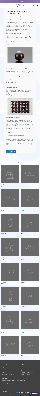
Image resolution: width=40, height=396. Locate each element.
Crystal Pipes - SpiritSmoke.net (8, 374)
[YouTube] (12, 383)
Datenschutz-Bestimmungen (27, 372)
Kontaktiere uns (24, 367)
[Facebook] (2, 383)
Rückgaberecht (24, 370)
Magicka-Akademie (6, 367)
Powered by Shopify (7, 393)
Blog (3, 372)
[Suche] (35, 5)
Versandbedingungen (25, 369)
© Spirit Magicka (5, 391)
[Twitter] (4, 383)
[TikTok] (14, 383)
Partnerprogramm (5, 370)
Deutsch (4, 389)
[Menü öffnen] (2, 5)
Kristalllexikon (4, 369)
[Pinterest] (9, 383)
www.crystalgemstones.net (27, 16)
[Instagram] (7, 383)
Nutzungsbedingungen (26, 374)
